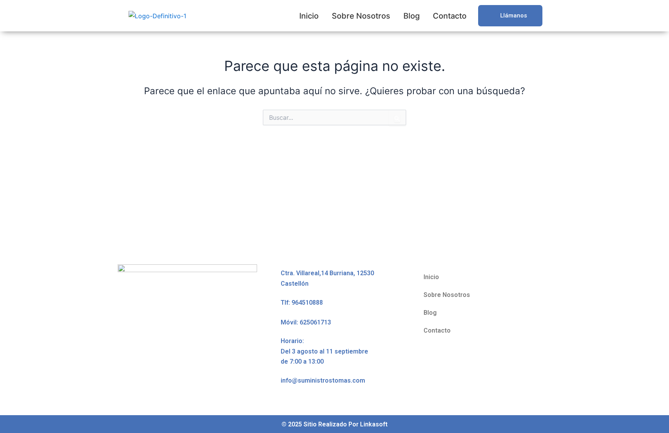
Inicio (309, 16)
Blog (411, 16)
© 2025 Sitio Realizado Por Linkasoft (334, 424)
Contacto (450, 16)
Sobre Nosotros (361, 16)
